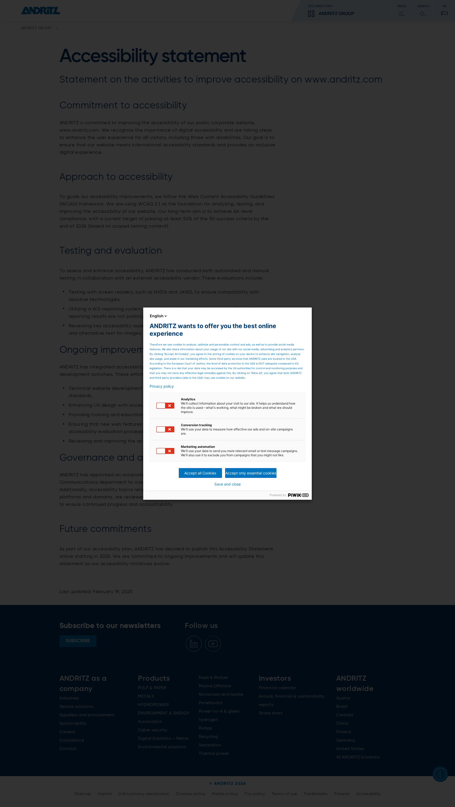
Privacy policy (162, 386)
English (157, 316)
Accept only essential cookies (250, 473)
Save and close (227, 484)
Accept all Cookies (200, 473)
